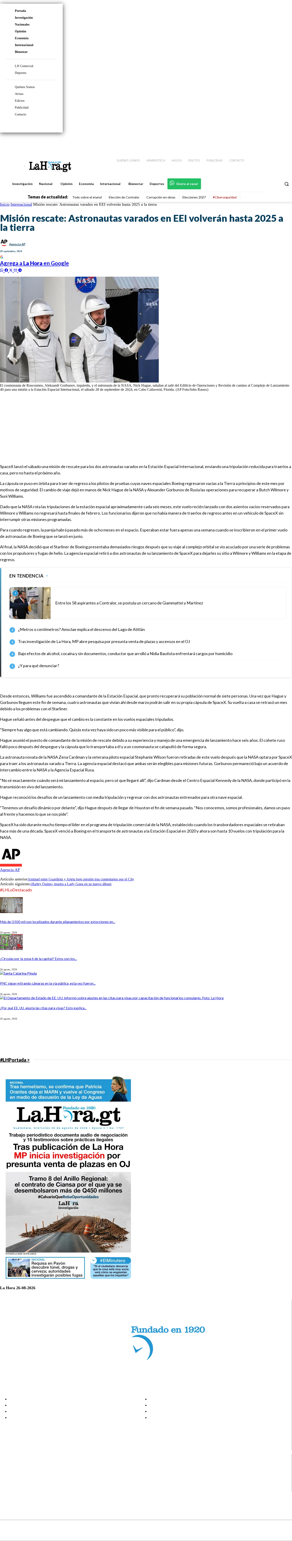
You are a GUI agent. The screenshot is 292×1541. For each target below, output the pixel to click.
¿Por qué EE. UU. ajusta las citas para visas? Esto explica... (43, 1008)
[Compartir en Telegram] (20, 269)
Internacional (24, 45)
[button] (286, 183)
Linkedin (20, 1477)
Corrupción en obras (160, 197)
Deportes (20, 73)
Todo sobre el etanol (87, 197)
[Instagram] (259, 141)
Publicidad (22, 107)
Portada (20, 11)
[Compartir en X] (11, 269)
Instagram (21, 1471)
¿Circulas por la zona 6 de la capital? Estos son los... (38, 959)
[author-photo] (11, 865)
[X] (7, 1483)
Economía (22, 38)
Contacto (20, 114)
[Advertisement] (137, 427)
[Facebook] (251, 141)
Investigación (24, 17)
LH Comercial (24, 66)
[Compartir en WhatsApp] (2, 269)
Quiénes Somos (25, 87)
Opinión (20, 31)
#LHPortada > (15, 1059)
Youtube (20, 1488)
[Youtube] (283, 141)
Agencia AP (17, 244)
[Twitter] (275, 141)
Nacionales (22, 24)
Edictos (19, 100)
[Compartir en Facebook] (7, 269)
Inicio (5, 204)
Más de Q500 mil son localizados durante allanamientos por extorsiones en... (57, 922)
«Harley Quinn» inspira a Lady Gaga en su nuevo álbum (70, 884)
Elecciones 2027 (194, 197)
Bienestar (21, 52)
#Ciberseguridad (225, 197)
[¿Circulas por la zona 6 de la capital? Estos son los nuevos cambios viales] (11, 948)
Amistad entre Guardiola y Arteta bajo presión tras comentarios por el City (81, 879)
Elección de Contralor (124, 197)
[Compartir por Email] (16, 269)
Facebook (21, 1465)
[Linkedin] (267, 141)
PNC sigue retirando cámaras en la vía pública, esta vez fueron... (48, 983)
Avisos (19, 94)
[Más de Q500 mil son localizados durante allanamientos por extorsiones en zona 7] (11, 911)
